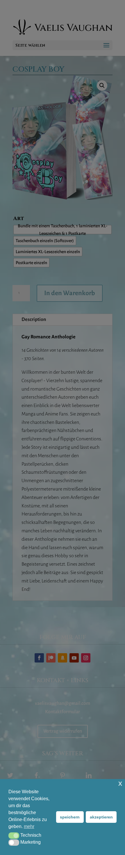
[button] (13, 835)
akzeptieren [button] (101, 817)
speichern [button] (70, 817)
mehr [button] (29, 826)
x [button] (120, 783)
